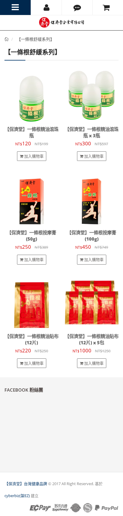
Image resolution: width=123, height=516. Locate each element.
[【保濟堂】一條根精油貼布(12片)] (31, 302)
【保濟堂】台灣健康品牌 (25, 483)
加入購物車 (33, 156)
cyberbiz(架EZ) (17, 495)
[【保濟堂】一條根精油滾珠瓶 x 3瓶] (91, 95)
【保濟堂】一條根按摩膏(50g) (31, 236)
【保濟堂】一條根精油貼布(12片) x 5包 (92, 339)
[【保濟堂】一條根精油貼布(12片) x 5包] (91, 302)
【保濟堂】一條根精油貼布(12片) (32, 339)
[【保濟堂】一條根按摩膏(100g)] (91, 198)
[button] (77, 7)
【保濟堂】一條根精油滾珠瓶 (32, 132)
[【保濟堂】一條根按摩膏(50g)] (31, 198)
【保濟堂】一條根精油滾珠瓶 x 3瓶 (92, 132)
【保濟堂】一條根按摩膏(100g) (91, 236)
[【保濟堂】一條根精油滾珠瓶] (31, 95)
